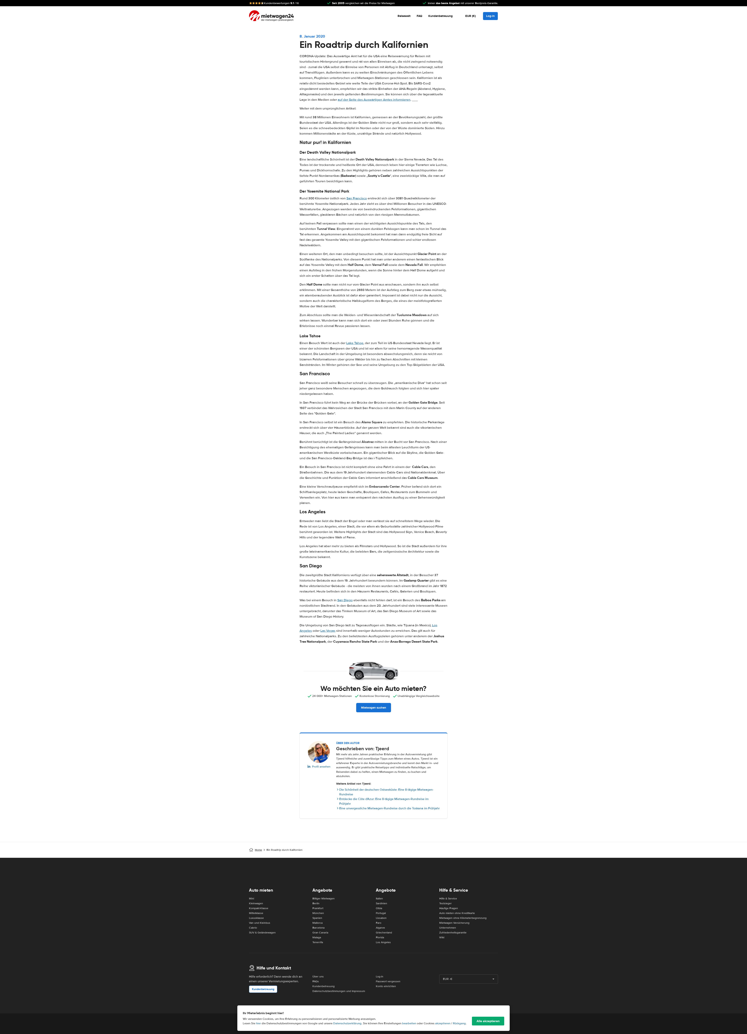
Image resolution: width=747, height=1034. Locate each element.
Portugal (381, 913)
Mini (251, 898)
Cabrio (253, 927)
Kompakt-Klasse (258, 908)
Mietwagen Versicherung (454, 922)
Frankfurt (317, 908)
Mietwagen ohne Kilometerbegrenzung (463, 918)
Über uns (318, 976)
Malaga (316, 937)
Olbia (379, 908)
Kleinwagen (256, 903)
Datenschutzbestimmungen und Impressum (338, 991)
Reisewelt (404, 16)
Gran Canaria (320, 932)
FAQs (315, 981)
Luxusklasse (256, 918)
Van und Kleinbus (259, 922)
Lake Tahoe (354, 343)
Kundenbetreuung (440, 16)
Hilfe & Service (448, 898)
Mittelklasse (256, 913)
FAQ (419, 16)
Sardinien (381, 903)
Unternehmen (447, 927)
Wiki (441, 937)
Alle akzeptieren (488, 1021)
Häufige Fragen (448, 908)
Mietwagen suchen (373, 707)
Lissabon (381, 918)
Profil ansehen (321, 766)
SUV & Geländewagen (262, 932)
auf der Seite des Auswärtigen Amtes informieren (374, 100)
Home (258, 850)
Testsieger (445, 903)
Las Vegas (327, 631)
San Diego (345, 600)
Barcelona (318, 927)
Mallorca (317, 922)
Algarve (380, 927)
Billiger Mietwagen (323, 898)
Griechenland (384, 932)
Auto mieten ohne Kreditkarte (457, 913)
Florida (380, 937)
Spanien (317, 918)
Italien (379, 898)
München (318, 913)
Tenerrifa (317, 942)
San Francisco (356, 198)
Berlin (315, 903)
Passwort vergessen (388, 981)
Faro (378, 922)
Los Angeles (383, 942)
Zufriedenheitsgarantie (452, 932)
